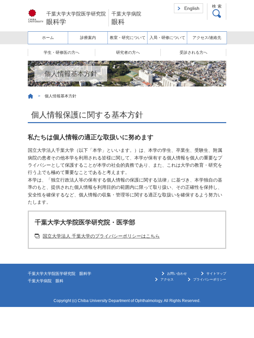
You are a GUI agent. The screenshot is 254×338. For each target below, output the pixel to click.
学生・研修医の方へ (61, 52)
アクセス (167, 279)
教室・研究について (128, 37)
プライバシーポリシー (209, 279)
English (191, 8)
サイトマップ (216, 273)
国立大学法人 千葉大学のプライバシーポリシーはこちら (101, 236)
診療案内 (88, 37)
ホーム (48, 37)
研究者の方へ (128, 52)
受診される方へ (193, 52)
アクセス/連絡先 (206, 37)
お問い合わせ (177, 273)
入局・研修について (167, 37)
